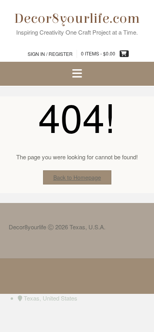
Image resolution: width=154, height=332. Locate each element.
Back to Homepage (77, 177)
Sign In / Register (50, 53)
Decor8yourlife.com (77, 18)
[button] (77, 74)
